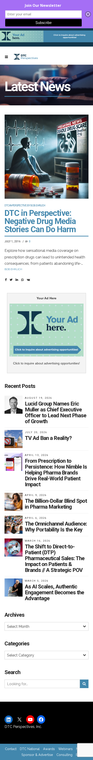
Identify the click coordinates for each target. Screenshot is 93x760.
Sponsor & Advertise (37, 755)
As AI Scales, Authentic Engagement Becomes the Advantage (54, 592)
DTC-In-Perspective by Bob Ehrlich (25, 205)
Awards (49, 749)
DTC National (30, 749)
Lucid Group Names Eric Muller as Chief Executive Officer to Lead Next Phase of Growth (55, 413)
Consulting (64, 755)
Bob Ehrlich (13, 269)
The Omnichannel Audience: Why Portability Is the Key (56, 527)
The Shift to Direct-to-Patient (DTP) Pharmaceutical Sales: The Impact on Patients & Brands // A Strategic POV (54, 558)
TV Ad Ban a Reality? (48, 438)
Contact (10, 749)
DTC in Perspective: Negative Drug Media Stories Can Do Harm (40, 221)
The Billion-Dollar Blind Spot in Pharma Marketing (56, 504)
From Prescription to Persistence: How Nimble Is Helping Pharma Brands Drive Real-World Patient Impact (56, 473)
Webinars (65, 749)
